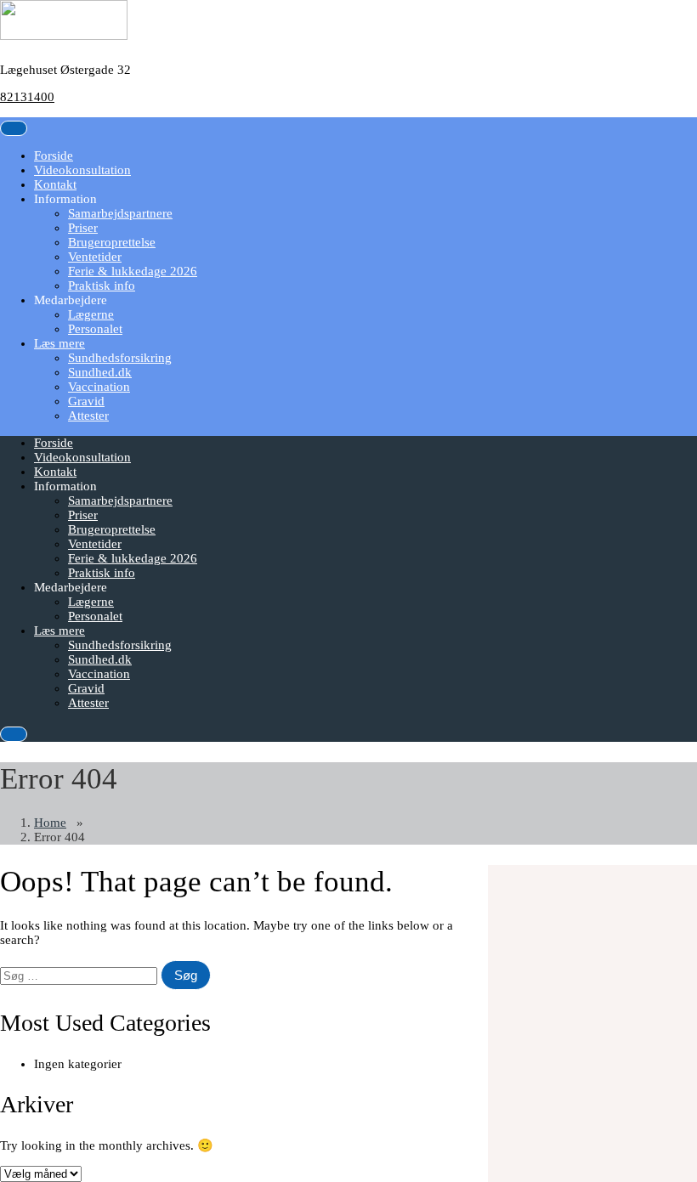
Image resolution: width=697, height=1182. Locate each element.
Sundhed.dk (100, 372)
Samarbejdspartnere (120, 213)
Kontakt (55, 184)
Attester (88, 415)
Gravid (86, 401)
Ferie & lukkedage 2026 (132, 271)
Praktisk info (101, 285)
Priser (83, 228)
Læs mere (59, 343)
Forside (53, 155)
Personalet (95, 329)
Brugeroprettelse (112, 242)
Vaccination (99, 386)
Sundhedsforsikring (120, 358)
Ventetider (95, 256)
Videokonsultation (82, 170)
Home (50, 822)
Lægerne (91, 314)
